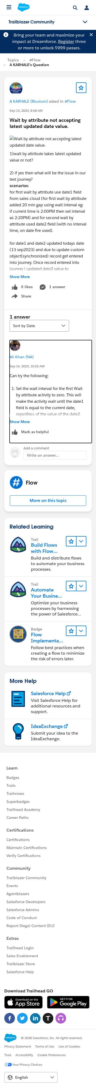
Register (66, 41)
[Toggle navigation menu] (85, 22)
